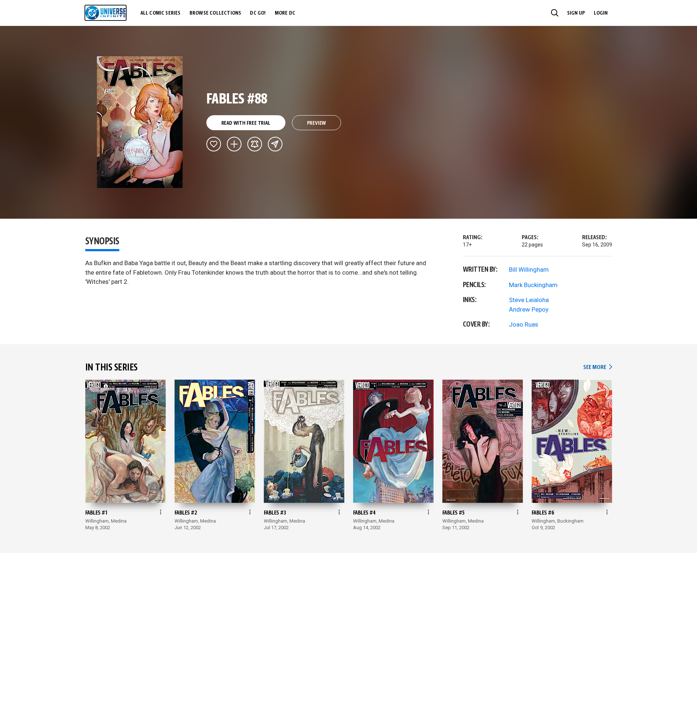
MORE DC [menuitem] (285, 13)
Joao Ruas (523, 324)
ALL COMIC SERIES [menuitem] (160, 13)
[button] (554, 12)
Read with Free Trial (245, 123)
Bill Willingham (529, 269)
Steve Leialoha (529, 300)
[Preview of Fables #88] (140, 122)
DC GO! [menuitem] (258, 13)
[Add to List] (234, 144)
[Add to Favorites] (213, 144)
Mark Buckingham (533, 285)
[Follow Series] (254, 144)
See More (597, 367)
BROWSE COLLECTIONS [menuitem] (215, 13)
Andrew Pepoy (528, 309)
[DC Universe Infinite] (105, 12)
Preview (316, 123)
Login (601, 13)
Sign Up (576, 13)
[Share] (275, 144)
